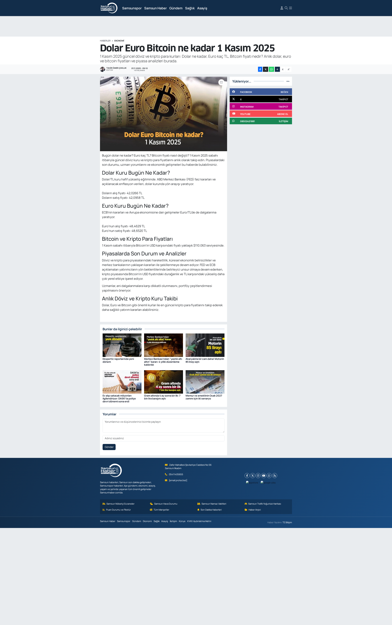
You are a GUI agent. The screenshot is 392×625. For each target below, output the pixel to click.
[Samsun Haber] (109, 8)
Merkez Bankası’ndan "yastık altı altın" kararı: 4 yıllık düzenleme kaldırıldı (163, 361)
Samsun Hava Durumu (165, 503)
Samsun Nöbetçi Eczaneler (120, 503)
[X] (252, 475)
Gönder (109, 447)
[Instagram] (258, 475)
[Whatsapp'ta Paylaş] (271, 69)
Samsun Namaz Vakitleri (214, 503)
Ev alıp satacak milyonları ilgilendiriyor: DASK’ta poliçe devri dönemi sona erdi (119, 398)
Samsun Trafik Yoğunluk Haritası (264, 503)
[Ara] (286, 8)
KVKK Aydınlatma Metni (199, 521)
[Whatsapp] (269, 475)
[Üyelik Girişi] (281, 8)
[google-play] (268, 482)
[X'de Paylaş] (265, 69)
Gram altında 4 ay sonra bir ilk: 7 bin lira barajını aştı (162, 397)
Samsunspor (132, 8)
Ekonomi (119, 40)
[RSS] (274, 475)
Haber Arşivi (255, 509)
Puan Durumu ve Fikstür (118, 509)
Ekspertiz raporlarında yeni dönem (118, 360)
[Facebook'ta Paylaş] (260, 69)
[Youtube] (263, 475)
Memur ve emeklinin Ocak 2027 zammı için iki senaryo (204, 397)
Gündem (176, 8)
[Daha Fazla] (277, 69)
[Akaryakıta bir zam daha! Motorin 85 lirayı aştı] (205, 345)
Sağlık (190, 8)
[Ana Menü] (290, 8)
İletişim (173, 521)
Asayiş (202, 8)
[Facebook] (247, 475)
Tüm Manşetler (161, 509)
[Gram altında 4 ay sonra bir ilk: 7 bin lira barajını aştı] (163, 381)
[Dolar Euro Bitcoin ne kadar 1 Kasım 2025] (163, 114)
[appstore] (252, 482)
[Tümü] (287, 81)
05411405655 (176, 474)
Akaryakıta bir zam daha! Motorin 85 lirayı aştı (205, 360)
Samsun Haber (155, 8)
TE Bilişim (287, 522)
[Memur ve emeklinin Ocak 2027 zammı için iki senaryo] (205, 381)
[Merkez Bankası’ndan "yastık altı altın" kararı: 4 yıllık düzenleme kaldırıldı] (163, 345)
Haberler (105, 40)
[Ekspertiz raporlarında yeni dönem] (122, 345)
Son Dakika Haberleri (211, 509)
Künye (182, 521)
